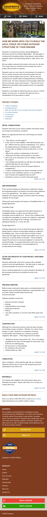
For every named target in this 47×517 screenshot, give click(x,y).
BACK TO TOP (40, 179)
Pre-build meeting (11, 112)
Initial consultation (11, 106)
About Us (5, 489)
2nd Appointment (11, 108)
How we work (6, 476)
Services (5, 486)
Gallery (4, 472)
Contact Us (6, 492)
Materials (5, 479)
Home (4, 469)
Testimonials (6, 482)
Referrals (8, 119)
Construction (9, 114)
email (37, 399)
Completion (9, 116)
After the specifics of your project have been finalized (23, 110)
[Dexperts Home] (11, 7)
